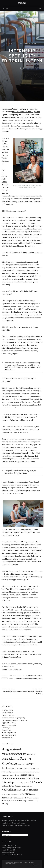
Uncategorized (6, 738)
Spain (37, 798)
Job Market (26, 783)
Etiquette (12, 775)
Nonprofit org (19, 790)
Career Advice (6, 710)
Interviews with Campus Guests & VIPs (13, 720)
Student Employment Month (10, 801)
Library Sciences (22, 786)
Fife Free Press (18, 111)
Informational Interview (13, 778)
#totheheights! (31, 754)
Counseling (8, 772)
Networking (8, 789)
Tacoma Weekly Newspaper (16, 109)
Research (33, 794)
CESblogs (22, 3)
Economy (23, 772)
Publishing (34, 678)
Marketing (29, 786)
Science (13, 798)
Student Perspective (7, 733)
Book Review (22, 764)
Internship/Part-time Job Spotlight (12, 718)
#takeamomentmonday (14, 753)
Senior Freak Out (23, 798)
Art (18, 764)
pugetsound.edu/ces (16, 854)
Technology (35, 801)
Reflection (5, 728)
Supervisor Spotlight (8, 735)
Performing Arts (7, 794)
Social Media (32, 798)
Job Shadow (5, 786)
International (33, 778)
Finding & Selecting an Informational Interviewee (16, 825)
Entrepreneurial (5, 775)
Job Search (36, 782)
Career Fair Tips (24, 768)
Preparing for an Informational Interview (13, 823)
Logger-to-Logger (7, 725)
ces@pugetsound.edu (8, 852)
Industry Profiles (7, 715)
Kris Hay (36, 43)
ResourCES (5, 730)
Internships (27, 678)
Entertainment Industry (33, 772)
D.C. (19, 772)
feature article (12, 559)
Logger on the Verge (8, 723)
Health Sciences (27, 775)
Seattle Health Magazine (22, 542)
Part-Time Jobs (31, 789)
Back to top (35, 865)
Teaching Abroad (25, 801)
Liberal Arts (13, 786)
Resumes (6, 797)
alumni (5, 758)
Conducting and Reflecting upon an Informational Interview (19, 820)
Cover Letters (14, 772)
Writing (40, 678)
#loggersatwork (19, 678)
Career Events (6, 713)
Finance (17, 775)
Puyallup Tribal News (20, 114)
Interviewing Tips (19, 783)
